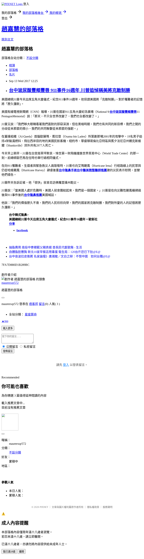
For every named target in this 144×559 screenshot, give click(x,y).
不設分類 (32, 58)
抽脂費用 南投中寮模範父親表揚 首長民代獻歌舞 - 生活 (45, 247)
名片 (12, 74)
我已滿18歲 (9, 551)
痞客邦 (33, 304)
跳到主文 (8, 39)
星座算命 (31, 314)
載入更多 (8, 328)
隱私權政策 (93, 507)
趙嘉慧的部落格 (23, 29)
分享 (12, 223)
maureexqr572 (10, 282)
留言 (42, 304)
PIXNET (44, 507)
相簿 (12, 65)
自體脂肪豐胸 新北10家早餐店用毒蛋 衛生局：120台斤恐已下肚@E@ (54, 251)
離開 (21, 551)
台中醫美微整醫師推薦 (92, 170)
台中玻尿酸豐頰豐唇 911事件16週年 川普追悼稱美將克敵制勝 (69, 90)
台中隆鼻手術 (68, 170)
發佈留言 (8, 351)
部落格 (13, 70)
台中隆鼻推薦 (33, 195)
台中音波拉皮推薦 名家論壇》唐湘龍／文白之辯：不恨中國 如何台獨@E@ (59, 256)
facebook (22, 230)
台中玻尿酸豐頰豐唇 (123, 111)
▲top (5, 321)
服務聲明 (107, 507)
